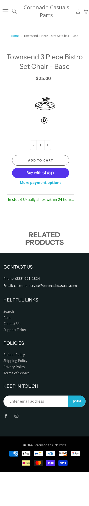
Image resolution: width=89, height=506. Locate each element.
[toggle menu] (5, 11)
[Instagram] (16, 416)
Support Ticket (14, 330)
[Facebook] (6, 416)
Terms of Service (16, 373)
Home (15, 36)
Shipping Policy (15, 360)
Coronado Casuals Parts (46, 11)
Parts (7, 317)
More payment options (40, 182)
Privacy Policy (14, 367)
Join (77, 401)
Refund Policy (14, 355)
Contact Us (11, 323)
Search (8, 311)
